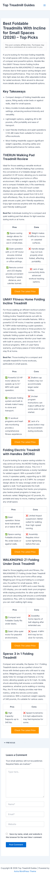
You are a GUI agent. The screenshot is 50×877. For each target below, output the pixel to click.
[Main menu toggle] (44, 5)
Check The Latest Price (25, 291)
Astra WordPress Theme (25, 871)
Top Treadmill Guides (19, 5)
